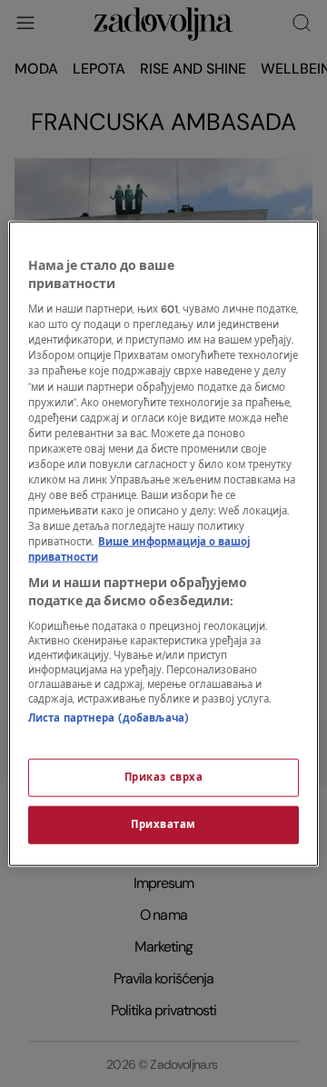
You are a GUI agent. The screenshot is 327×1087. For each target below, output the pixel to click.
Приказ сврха (163, 776)
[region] (163, 544)
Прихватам (163, 824)
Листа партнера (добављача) (108, 718)
